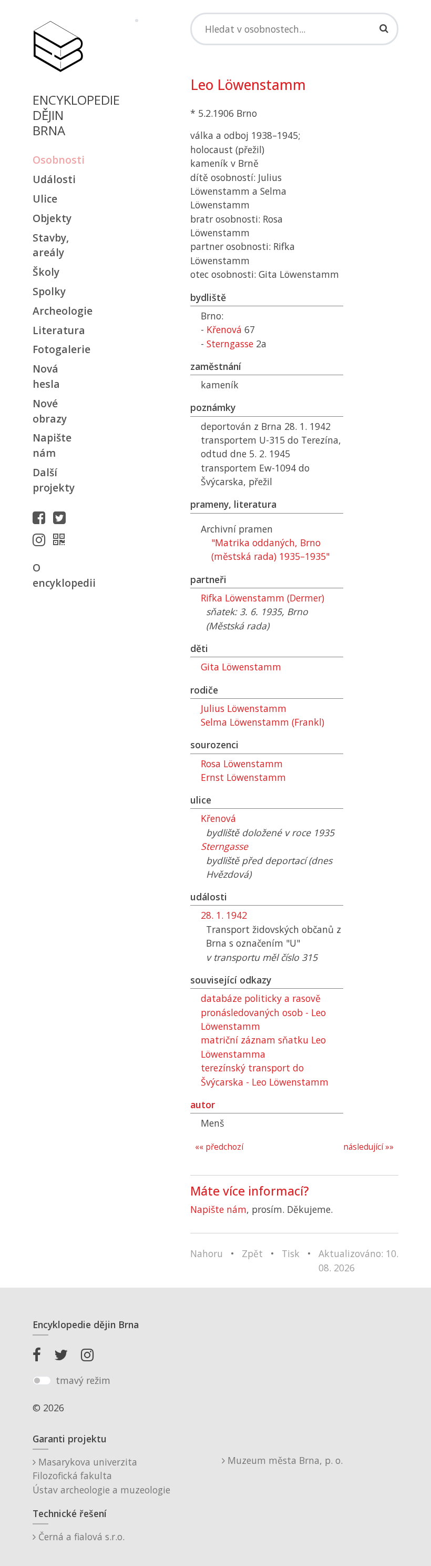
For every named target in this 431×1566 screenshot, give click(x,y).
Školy (46, 272)
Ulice (45, 199)
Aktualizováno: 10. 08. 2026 (358, 1260)
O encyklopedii (58, 575)
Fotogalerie (58, 349)
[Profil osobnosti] (61, 539)
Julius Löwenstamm (243, 708)
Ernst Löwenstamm (243, 777)
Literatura (58, 330)
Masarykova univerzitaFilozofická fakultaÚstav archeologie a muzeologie (101, 1475)
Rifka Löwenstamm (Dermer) (262, 597)
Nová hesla (46, 376)
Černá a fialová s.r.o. (80, 1536)
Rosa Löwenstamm (242, 763)
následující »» (368, 1146)
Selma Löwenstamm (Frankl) (262, 722)
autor (202, 1104)
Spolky (49, 291)
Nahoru (206, 1253)
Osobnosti (58, 160)
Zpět (252, 1253)
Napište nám (52, 445)
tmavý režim (83, 1380)
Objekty (52, 218)
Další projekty (54, 480)
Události (54, 179)
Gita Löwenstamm (241, 666)
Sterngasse (230, 343)
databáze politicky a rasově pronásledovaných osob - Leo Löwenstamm (263, 1012)
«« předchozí (219, 1146)
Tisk (291, 1253)
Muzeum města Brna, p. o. (284, 1460)
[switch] (42, 1381)
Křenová (224, 329)
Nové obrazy (50, 411)
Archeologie (58, 311)
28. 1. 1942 (224, 915)
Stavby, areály (51, 245)
